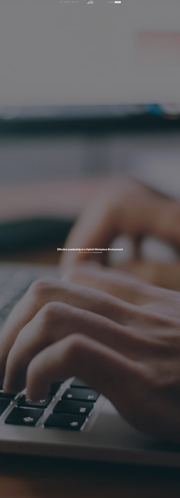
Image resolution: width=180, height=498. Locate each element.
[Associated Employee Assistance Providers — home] (90, 2)
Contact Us (118, 2)
